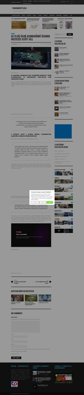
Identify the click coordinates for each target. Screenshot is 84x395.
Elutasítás (43, 202)
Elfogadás (50, 202)
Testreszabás (34, 202)
